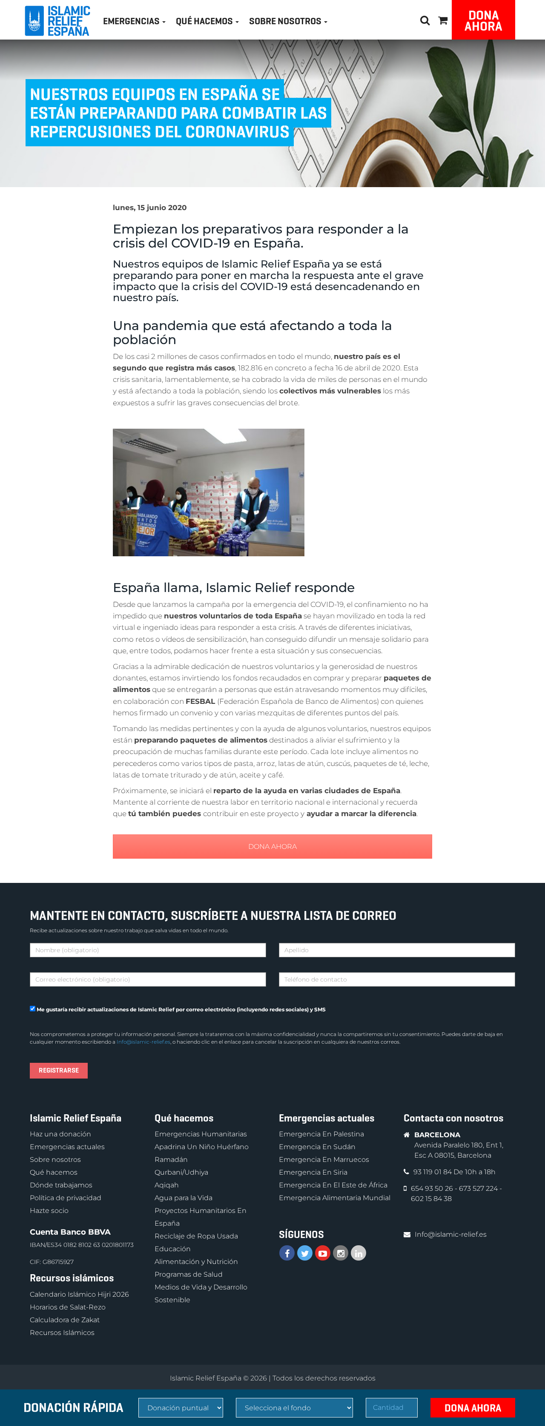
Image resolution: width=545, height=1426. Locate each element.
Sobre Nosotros (286, 21)
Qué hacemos (53, 1172)
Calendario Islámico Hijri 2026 (79, 1294)
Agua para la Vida (183, 1198)
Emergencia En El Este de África (333, 1185)
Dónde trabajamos (61, 1185)
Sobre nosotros (55, 1160)
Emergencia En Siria (313, 1172)
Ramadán (171, 1160)
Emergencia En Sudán (317, 1147)
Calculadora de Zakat (65, 1320)
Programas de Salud (189, 1274)
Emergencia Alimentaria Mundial (334, 1198)
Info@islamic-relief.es (143, 1042)
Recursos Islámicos (62, 1333)
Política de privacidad (65, 1198)
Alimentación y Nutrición (196, 1262)
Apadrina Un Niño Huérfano (202, 1147)
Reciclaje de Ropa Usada (196, 1236)
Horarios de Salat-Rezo (68, 1307)
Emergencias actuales (67, 1147)
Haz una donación (60, 1134)
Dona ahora (483, 20)
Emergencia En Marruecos (324, 1160)
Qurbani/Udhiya (181, 1172)
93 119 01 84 (433, 1172)
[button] (443, 19)
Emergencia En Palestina (321, 1134)
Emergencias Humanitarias (201, 1134)
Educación (173, 1249)
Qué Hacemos (205, 21)
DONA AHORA (272, 847)
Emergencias (132, 21)
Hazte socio (49, 1211)
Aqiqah (167, 1185)
